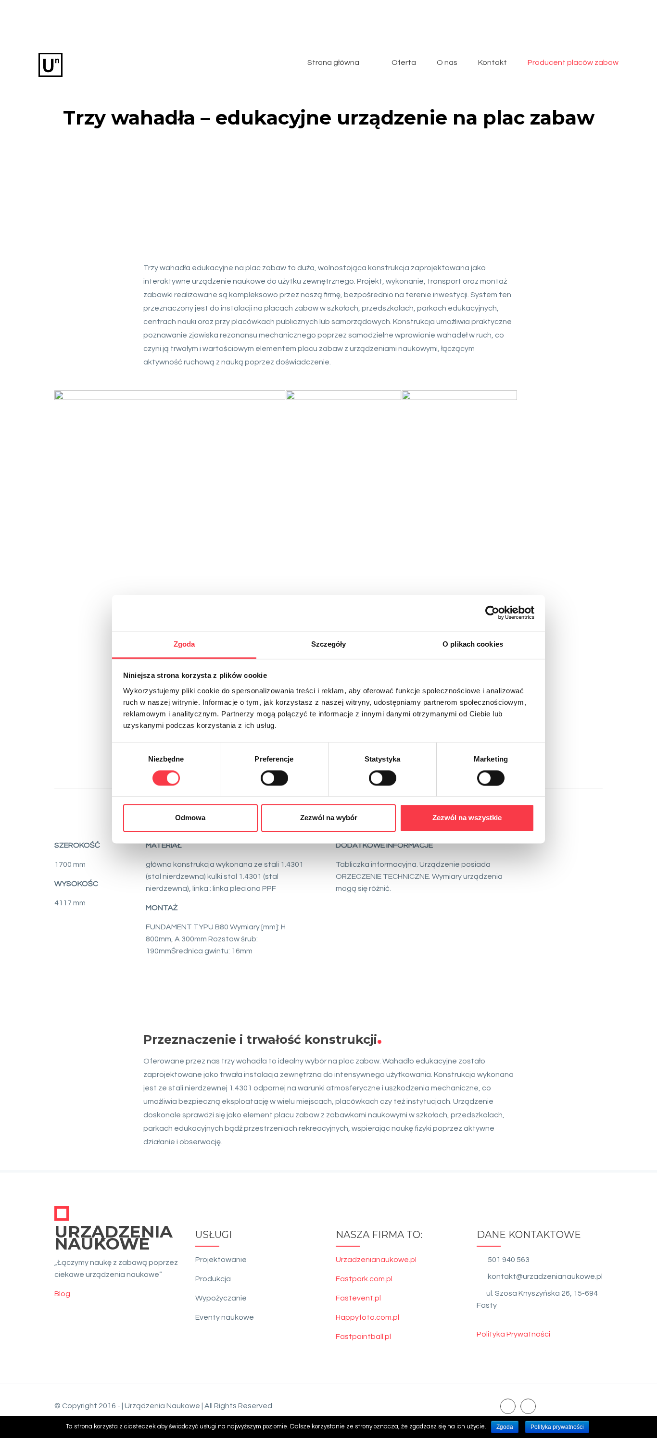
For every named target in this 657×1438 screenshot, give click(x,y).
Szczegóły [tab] (328, 644)
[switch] (274, 778)
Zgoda (504, 1427)
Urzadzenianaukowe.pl (376, 1259)
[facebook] (508, 1406)
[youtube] (528, 1406)
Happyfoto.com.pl (367, 1317)
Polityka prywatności (557, 1427)
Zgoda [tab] (184, 644)
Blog (62, 1294)
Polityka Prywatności (513, 1334)
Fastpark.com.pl (364, 1279)
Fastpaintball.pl (363, 1336)
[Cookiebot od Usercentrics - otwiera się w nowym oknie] (492, 612)
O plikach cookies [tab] (472, 644)
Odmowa (190, 818)
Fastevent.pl (358, 1298)
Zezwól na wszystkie (467, 818)
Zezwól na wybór (328, 818)
